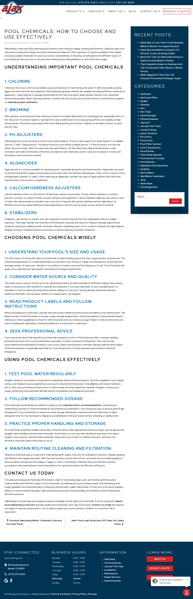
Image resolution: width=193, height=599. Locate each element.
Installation (110, 570)
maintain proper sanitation (23, 102)
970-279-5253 (88, 2)
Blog (133, 11)
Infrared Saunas (149, 118)
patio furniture (148, 133)
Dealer (144, 101)
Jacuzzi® (145, 122)
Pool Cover (146, 140)
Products (74, 11)
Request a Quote (177, 11)
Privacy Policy (80, 594)
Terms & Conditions (61, 594)
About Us (115, 11)
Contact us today (101, 504)
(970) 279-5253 (16, 574)
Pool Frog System (150, 147)
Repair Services (112, 577)
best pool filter (149, 97)
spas (143, 179)
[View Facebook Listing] (11, 581)
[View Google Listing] (6, 581)
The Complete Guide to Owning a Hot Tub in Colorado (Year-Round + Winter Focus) (161, 68)
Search (140, 196)
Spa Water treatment (152, 176)
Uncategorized (148, 186)
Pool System (147, 161)
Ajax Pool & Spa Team (17, 42)
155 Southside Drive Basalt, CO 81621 (18, 567)
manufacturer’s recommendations (82, 405)
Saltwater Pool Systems (154, 165)
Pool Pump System (151, 154)
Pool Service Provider (152, 158)
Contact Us (148, 11)
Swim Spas (146, 183)
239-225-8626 (125, 2)
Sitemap (92, 594)
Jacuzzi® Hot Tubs (150, 126)
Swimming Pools (112, 580)
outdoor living (148, 129)
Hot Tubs (145, 111)
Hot (142, 108)
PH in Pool (146, 136)
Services (95, 11)
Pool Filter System (150, 143)
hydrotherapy (148, 115)
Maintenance (111, 573)
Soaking (144, 169)
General (144, 104)
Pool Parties (147, 151)
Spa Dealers (147, 172)
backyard (145, 93)
